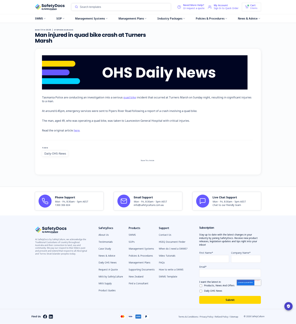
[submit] (76, 7)
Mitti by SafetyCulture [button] (110, 276)
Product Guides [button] (107, 290)
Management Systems (90, 18)
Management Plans (131, 18)
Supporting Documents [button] (142, 269)
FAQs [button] (162, 262)
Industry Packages (169, 18)
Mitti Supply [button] (105, 283)
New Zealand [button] (136, 276)
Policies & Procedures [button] (141, 255)
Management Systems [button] (141, 248)
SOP (59, 18)
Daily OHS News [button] (107, 262)
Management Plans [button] (139, 262)
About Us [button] (103, 234)
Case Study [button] (104, 248)
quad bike (129, 97)
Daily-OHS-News (55, 153)
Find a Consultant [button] (138, 283)
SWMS (39, 18)
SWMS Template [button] (168, 276)
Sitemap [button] (234, 316)
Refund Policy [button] (221, 316)
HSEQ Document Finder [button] (172, 241)
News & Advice (248, 18)
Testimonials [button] (105, 241)
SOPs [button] (132, 241)
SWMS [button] (132, 234)
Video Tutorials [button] (167, 255)
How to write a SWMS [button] (171, 269)
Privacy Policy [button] (206, 316)
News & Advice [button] (106, 255)
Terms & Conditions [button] (188, 316)
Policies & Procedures (210, 18)
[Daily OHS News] (201, 290)
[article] (69, 201)
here (77, 130)
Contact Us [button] (165, 234)
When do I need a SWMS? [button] (173, 248)
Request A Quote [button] (108, 269)
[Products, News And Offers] (201, 285)
